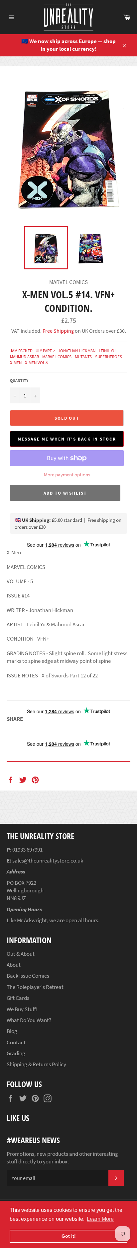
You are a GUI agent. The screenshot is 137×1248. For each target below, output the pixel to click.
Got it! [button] (69, 1236)
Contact (16, 1042)
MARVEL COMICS (56, 357)
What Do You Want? (29, 1020)
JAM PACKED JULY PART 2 (32, 351)
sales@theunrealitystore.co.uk (47, 860)
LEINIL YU (107, 351)
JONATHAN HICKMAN (76, 351)
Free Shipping (58, 330)
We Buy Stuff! (22, 1009)
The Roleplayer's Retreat (35, 987)
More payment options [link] (67, 474)
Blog (12, 1031)
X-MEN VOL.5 (36, 363)
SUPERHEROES (108, 357)
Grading (16, 1053)
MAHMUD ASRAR (24, 357)
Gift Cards (18, 998)
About (14, 964)
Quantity (19, 380)
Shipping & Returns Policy (36, 1064)
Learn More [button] (100, 1219)
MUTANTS (83, 357)
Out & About (21, 953)
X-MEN (16, 363)
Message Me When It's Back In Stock (67, 439)
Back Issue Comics (28, 975)
